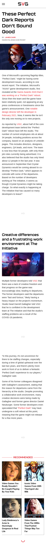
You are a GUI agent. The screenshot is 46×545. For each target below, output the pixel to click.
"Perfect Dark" (24, 408)
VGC (19, 124)
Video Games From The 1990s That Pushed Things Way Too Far (32, 525)
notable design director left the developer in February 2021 (19, 112)
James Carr (10, 37)
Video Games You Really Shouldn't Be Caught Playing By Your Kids (10, 487)
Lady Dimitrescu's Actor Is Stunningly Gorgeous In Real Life (10, 525)
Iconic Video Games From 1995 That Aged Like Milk (33, 487)
